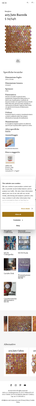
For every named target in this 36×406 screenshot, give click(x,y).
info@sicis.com (6, 400)
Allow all (18, 214)
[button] (33, 364)
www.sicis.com (16, 400)
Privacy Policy (25, 400)
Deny (18, 225)
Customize (17, 220)
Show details (25, 208)
